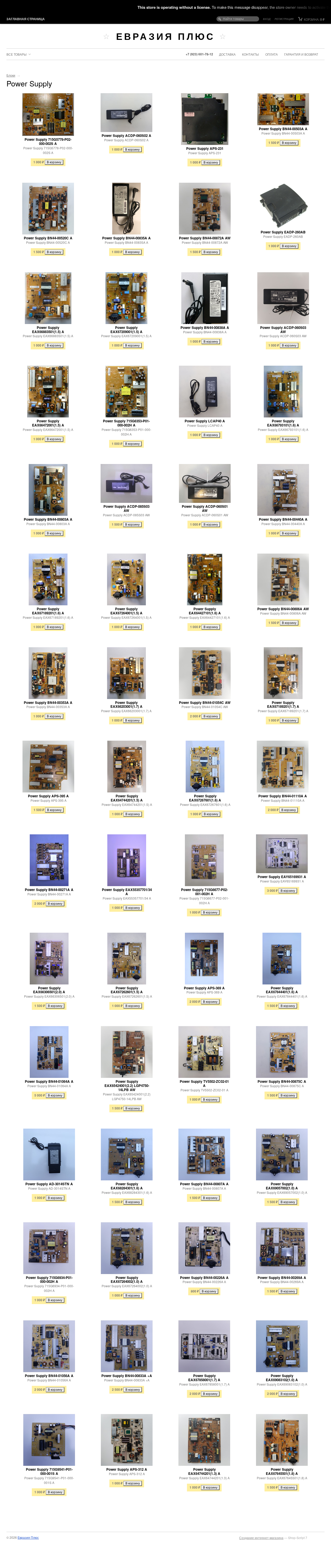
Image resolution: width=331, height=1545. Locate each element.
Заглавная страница (25, 19)
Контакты (250, 54)
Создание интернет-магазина (261, 1537)
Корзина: (314, 19)
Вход (266, 19)
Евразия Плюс (165, 36)
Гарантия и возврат (301, 54)
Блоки (10, 75)
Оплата (271, 54)
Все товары (16, 54)
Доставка (227, 54)
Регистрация (284, 19)
